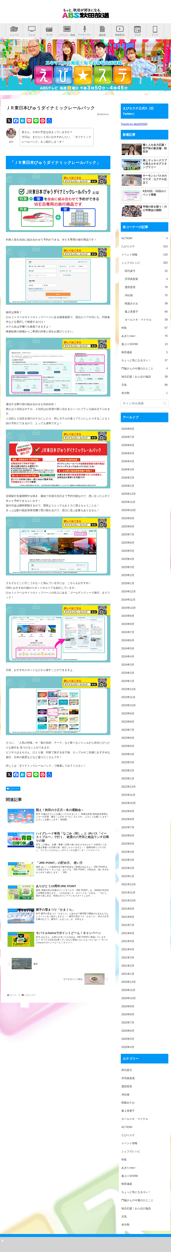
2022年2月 (127, 868)
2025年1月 (127, 583)
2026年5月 (127, 453)
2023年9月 (127, 713)
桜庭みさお (146, 303)
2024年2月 (127, 672)
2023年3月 (127, 762)
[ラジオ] (49, 33)
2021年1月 (127, 973)
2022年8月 (127, 819)
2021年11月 (128, 892)
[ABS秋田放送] (85, 15)
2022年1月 (127, 876)
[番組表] (102, 33)
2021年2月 (127, 965)
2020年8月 (127, 1014)
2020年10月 (128, 998)
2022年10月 (128, 803)
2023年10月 (128, 705)
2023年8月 (127, 721)
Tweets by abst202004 (134, 124)
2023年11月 (128, 697)
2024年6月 (127, 640)
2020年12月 (128, 981)
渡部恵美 (146, 287)
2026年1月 (127, 485)
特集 (144, 327)
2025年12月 (128, 493)
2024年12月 (128, 591)
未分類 (144, 393)
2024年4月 (127, 656)
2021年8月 (127, 916)
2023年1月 (127, 778)
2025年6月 (127, 542)
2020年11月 (128, 990)
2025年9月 (127, 518)
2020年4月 (127, 1047)
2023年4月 (127, 754)
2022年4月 (127, 851)
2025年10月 (128, 510)
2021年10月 (128, 900)
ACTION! (144, 238)
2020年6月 (127, 1030)
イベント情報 (144, 254)
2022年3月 (127, 859)
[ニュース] (14, 33)
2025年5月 (127, 550)
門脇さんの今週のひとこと (144, 368)
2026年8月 (127, 428)
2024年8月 (127, 624)
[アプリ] (155, 33)
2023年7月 (127, 729)
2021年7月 (127, 925)
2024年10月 (128, 607)
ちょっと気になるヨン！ (144, 360)
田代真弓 (146, 271)
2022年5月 (127, 843)
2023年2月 (127, 770)
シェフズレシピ (144, 262)
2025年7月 (127, 534)
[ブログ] (137, 33)
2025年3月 (127, 567)
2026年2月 (127, 477)
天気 (144, 384)
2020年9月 (127, 1006)
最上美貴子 (146, 311)
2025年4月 (127, 559)
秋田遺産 (144, 352)
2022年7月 (127, 827)
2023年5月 (127, 746)
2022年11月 (128, 794)
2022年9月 (127, 811)
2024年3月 (127, 664)
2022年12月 (128, 786)
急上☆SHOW (144, 344)
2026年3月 (127, 469)
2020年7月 (127, 1022)
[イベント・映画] (67, 33)
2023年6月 (127, 737)
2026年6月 (127, 445)
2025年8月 (127, 526)
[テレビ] (32, 33)
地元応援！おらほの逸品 (144, 376)
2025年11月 (128, 502)
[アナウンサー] (84, 33)
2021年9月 (127, 908)
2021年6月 (127, 933)
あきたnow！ (144, 336)
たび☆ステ (14, 788)
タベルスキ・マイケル (146, 319)
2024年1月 (127, 681)
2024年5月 (127, 648)
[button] (165, 403)
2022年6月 (127, 835)
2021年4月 (127, 949)
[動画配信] (120, 33)
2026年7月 (127, 437)
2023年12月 (128, 689)
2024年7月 (127, 632)
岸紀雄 (146, 295)
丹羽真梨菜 (146, 279)
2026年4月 (127, 461)
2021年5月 (127, 941)
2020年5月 (127, 1038)
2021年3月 (127, 957)
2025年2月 (127, 575)
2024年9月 (127, 615)
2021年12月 (128, 884)
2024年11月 (128, 599)
